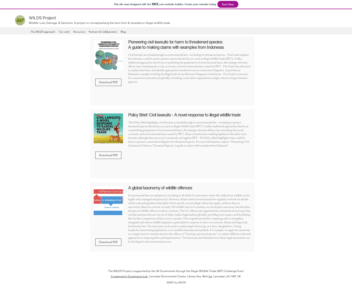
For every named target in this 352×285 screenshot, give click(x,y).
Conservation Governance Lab (129, 276)
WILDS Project (42, 17)
